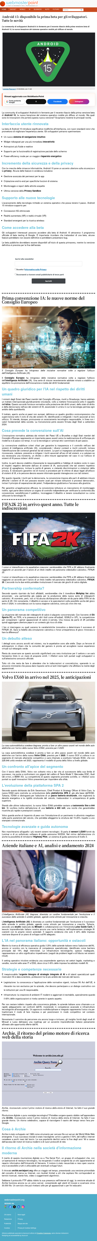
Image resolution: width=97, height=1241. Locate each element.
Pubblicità (7, 1223)
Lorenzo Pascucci (9, 89)
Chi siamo (7, 1214)
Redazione (8, 1219)
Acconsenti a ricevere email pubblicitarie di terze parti (40, 274)
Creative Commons (44, 1233)
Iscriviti (48, 281)
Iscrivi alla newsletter (24, 258)
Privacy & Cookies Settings (27, 1228)
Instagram (79, 101)
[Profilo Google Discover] (5, 1206)
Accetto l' (31, 269)
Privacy (20, 1219)
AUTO (47, 9)
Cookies (7, 1228)
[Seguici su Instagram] (23, 1206)
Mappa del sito (23, 1223)
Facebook (58, 101)
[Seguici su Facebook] (10, 1206)
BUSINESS (38, 9)
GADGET (13, 9)
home (4, 9)
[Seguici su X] (14, 1206)
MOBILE (22, 9)
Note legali (21, 1214)
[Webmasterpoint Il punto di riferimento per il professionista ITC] (19, 5)
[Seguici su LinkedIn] (18, 1206)
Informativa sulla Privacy (35, 269)
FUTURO (56, 9)
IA (29, 9)
